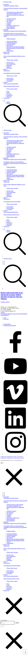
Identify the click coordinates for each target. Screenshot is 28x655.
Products (9, 66)
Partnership (9, 68)
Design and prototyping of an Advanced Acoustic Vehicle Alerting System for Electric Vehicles (12, 296)
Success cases (15, 313)
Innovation (9, 65)
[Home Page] (8, 1)
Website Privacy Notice (12, 456)
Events (8, 92)
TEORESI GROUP (11, 18)
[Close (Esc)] (1, 625)
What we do (14, 55)
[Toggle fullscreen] (2, 625)
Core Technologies (11, 64)
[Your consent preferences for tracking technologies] (25, 652)
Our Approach (10, 20)
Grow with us (10, 78)
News (8, 91)
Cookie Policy (20, 456)
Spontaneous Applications (10, 325)
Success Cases (10, 62)
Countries (9, 23)
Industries (15, 33)
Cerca (17, 622)
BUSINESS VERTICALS (13, 25)
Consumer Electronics (12, 42)
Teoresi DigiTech (11, 27)
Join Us (12, 71)
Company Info (3, 456)
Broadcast (9, 96)
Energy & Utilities (11, 44)
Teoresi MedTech (11, 28)
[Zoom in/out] (4, 625)
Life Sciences (10, 45)
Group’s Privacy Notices (19, 457)
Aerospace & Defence (12, 41)
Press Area (9, 94)
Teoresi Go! (6, 98)
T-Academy (9, 81)
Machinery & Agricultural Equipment (15, 46)
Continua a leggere (5, 302)
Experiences (9, 95)
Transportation (10, 50)
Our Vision (9, 21)
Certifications (3, 457)
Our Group (15, 7)
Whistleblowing (10, 457)
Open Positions (10, 79)
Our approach (4, 313)
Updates (11, 84)
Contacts (9, 24)
